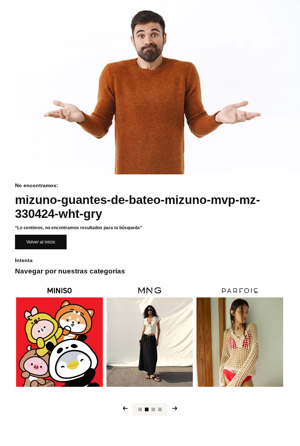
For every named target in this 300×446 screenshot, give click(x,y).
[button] (140, 409)
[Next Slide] (175, 408)
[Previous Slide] (125, 408)
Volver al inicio (40, 242)
